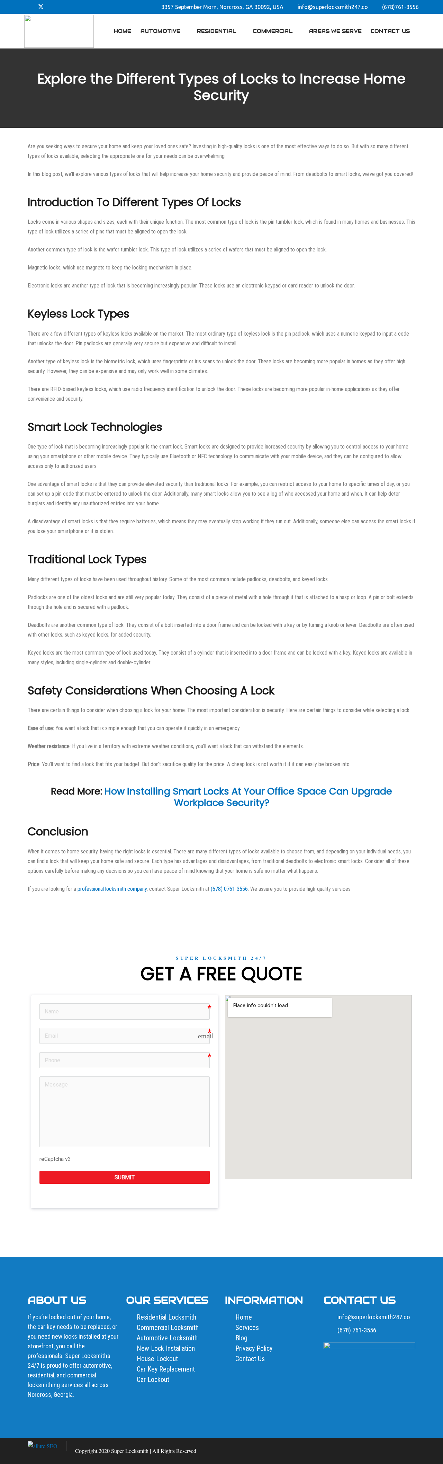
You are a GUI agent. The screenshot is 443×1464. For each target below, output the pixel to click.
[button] (415, 31)
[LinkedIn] (63, 6)
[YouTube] (74, 6)
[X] (40, 6)
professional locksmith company (112, 889)
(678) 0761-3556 (229, 889)
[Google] (51, 6)
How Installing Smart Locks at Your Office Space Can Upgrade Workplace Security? (248, 796)
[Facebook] (29, 6)
